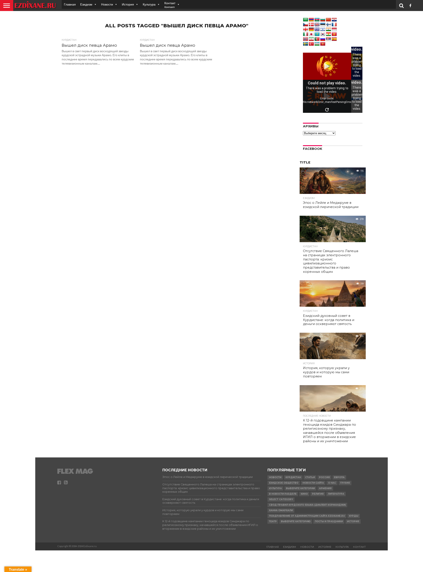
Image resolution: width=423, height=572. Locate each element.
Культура (149, 4)
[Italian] (305, 34)
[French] (334, 24)
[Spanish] (334, 39)
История (128, 4)
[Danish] (311, 24)
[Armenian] (311, 20)
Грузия (345, 482)
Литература (336, 493)
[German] (311, 29)
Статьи (310, 477)
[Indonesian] (334, 29)
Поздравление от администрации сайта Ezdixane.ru (307, 515)
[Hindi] (328, 29)
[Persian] (311, 39)
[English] (317, 24)
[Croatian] (334, 20)
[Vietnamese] (322, 44)
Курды (353, 515)
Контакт (359, 546)
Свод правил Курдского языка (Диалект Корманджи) (307, 504)
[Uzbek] (317, 44)
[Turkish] (311, 44)
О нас (332, 482)
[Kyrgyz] (334, 34)
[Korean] (322, 34)
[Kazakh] (317, 34)
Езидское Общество (283, 482)
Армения (325, 488)
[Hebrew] (322, 29)
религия (318, 493)
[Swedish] (305, 44)
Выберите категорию (296, 521)
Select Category (281, 499)
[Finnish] (328, 24)
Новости (107, 4)
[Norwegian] (305, 39)
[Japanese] (311, 34)
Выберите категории (300, 488)
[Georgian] (305, 29)
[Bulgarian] (322, 20)
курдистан (293, 477)
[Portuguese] (317, 39)
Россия (324, 477)
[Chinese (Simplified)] (328, 20)
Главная (70, 4)
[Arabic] (305, 20)
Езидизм (86, 4)
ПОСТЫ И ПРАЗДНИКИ (329, 521)
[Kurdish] (328, 34)
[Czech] (305, 24)
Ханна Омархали (281, 510)
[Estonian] (322, 24)
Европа (339, 477)
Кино (304, 493)
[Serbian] (328, 39)
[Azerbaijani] (317, 20)
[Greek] (317, 29)
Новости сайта (313, 482)
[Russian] (322, 39)
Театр (273, 521)
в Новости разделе (283, 493)
